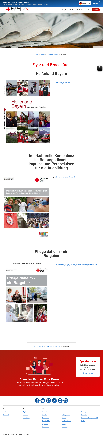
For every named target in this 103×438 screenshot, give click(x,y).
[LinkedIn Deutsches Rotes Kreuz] (60, 400)
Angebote (65, 10)
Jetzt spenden (7, 412)
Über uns (83, 10)
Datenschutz (45, 427)
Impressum (45, 424)
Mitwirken (71, 10)
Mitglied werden (27, 412)
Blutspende (6, 415)
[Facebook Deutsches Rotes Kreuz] (37, 400)
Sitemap (64, 424)
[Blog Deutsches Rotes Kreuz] (65, 400)
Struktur (83, 421)
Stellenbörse (26, 418)
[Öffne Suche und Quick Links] (89, 9)
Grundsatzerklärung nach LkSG (89, 418)
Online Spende (88, 373)
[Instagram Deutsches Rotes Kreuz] (48, 400)
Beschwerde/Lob (66, 421)
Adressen (64, 412)
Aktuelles (44, 415)
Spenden (95, 9)
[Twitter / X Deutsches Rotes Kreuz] (54, 400)
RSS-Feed (64, 427)
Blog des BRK (46, 421)
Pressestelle (45, 418)
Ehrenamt (25, 415)
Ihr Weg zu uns (66, 415)
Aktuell (78, 10)
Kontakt (64, 418)
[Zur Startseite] (18, 9)
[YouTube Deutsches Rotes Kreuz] (42, 400)
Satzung (83, 412)
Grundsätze (84, 415)
